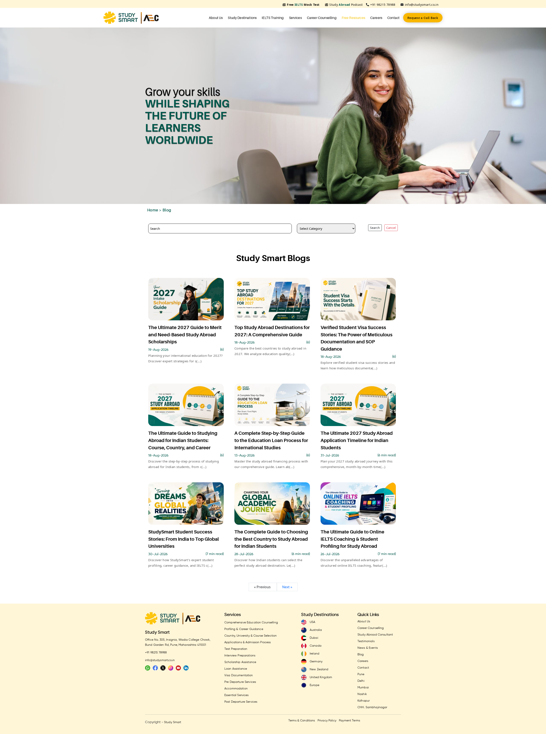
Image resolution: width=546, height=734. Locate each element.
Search (375, 228)
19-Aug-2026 (158, 350)
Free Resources (353, 18)
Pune (360, 674)
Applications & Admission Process (247, 642)
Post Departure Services (240, 701)
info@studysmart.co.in (422, 5)
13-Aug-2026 (244, 455)
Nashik (362, 694)
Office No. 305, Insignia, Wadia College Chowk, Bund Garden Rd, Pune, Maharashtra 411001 (177, 642)
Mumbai (363, 687)
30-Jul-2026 (158, 554)
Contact (393, 18)
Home (152, 210)
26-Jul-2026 (330, 554)
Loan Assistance (235, 668)
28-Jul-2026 (243, 554)
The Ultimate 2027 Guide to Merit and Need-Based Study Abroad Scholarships (185, 334)
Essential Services (236, 695)
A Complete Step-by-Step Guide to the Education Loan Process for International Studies (271, 440)
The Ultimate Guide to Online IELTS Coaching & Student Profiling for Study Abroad (352, 539)
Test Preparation (235, 648)
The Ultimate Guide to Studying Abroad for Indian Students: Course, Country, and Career (182, 440)
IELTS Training (273, 18)
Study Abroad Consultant (375, 634)
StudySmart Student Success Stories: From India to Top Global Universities (183, 539)
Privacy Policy (327, 720)
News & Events (367, 647)
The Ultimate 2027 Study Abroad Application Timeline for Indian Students (357, 440)
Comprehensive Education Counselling (251, 622)
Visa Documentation (238, 675)
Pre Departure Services (240, 682)
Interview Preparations (239, 655)
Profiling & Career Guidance (243, 629)
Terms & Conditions (301, 720)
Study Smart (157, 632)
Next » (287, 587)
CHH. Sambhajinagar (372, 707)
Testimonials (366, 641)
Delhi (360, 680)
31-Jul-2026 (330, 455)
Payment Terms (349, 720)
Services (295, 18)
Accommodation (236, 688)
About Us (216, 18)
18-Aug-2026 (244, 342)
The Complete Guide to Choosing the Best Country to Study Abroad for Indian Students (271, 539)
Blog (360, 654)
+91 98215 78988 (382, 5)
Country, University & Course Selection (250, 635)
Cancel (391, 228)
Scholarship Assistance (240, 662)
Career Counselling (322, 18)
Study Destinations (242, 18)
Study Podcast (346, 5)
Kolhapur (363, 700)
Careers (376, 18)
